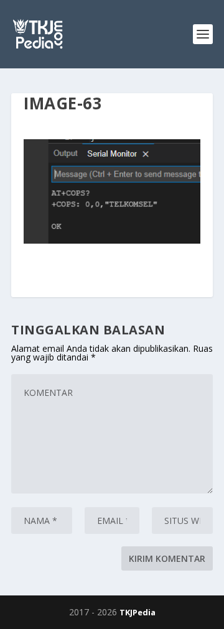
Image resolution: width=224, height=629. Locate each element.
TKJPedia (137, 612)
